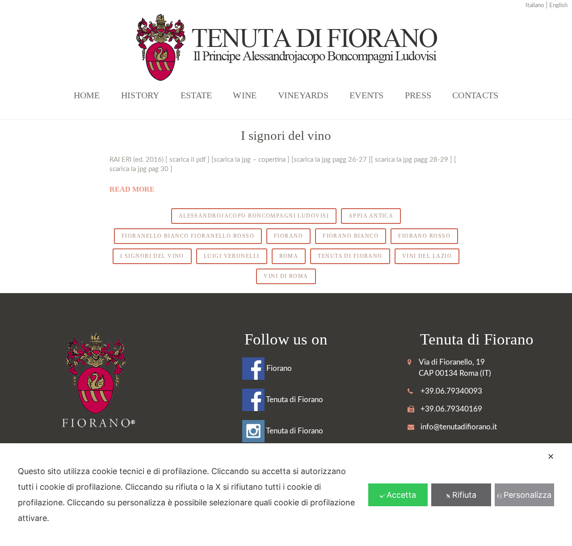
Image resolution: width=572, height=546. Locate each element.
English (558, 5)
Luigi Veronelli (232, 256)
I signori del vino (286, 135)
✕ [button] (550, 456)
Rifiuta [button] (464, 495)
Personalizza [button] (527, 495)
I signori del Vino (152, 256)
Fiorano (288, 236)
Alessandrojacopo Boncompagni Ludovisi (254, 216)
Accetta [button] (401, 495)
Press (418, 95)
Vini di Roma (286, 276)
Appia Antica (371, 216)
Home (87, 95)
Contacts (475, 95)
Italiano (535, 5)
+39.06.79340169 (451, 409)
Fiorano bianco (351, 236)
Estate (196, 95)
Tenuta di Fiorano (350, 256)
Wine (245, 95)
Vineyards (303, 95)
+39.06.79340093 (451, 391)
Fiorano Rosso (424, 236)
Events (366, 95)
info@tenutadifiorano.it (459, 427)
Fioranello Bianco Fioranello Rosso (188, 236)
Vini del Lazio (427, 256)
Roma (289, 256)
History (140, 95)
